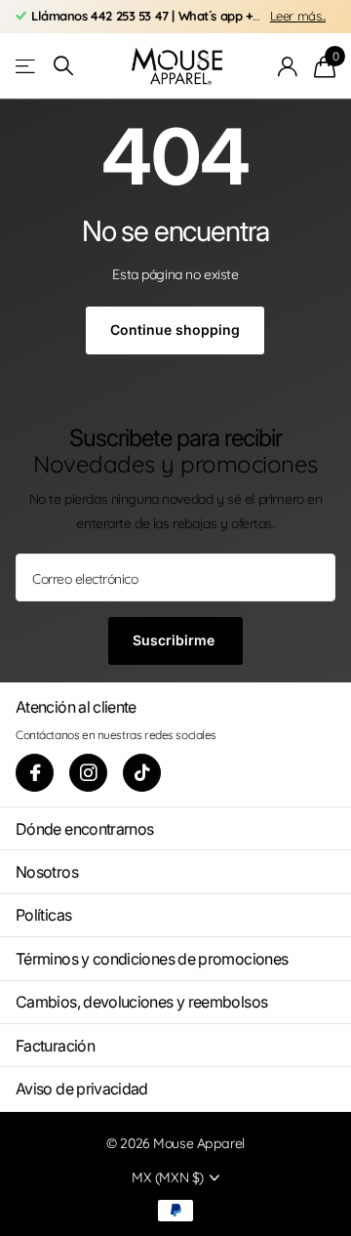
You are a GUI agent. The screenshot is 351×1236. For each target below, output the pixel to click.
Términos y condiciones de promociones (152, 958)
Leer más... (298, 15)
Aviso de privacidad (82, 1088)
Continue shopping (175, 329)
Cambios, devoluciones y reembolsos (141, 1001)
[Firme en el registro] (288, 66)
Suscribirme (175, 640)
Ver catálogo (27, 66)
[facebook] (35, 773)
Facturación (55, 1045)
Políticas (43, 915)
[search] (63, 66)
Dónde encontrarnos (84, 829)
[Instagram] (88, 773)
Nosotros (47, 872)
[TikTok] (142, 773)
